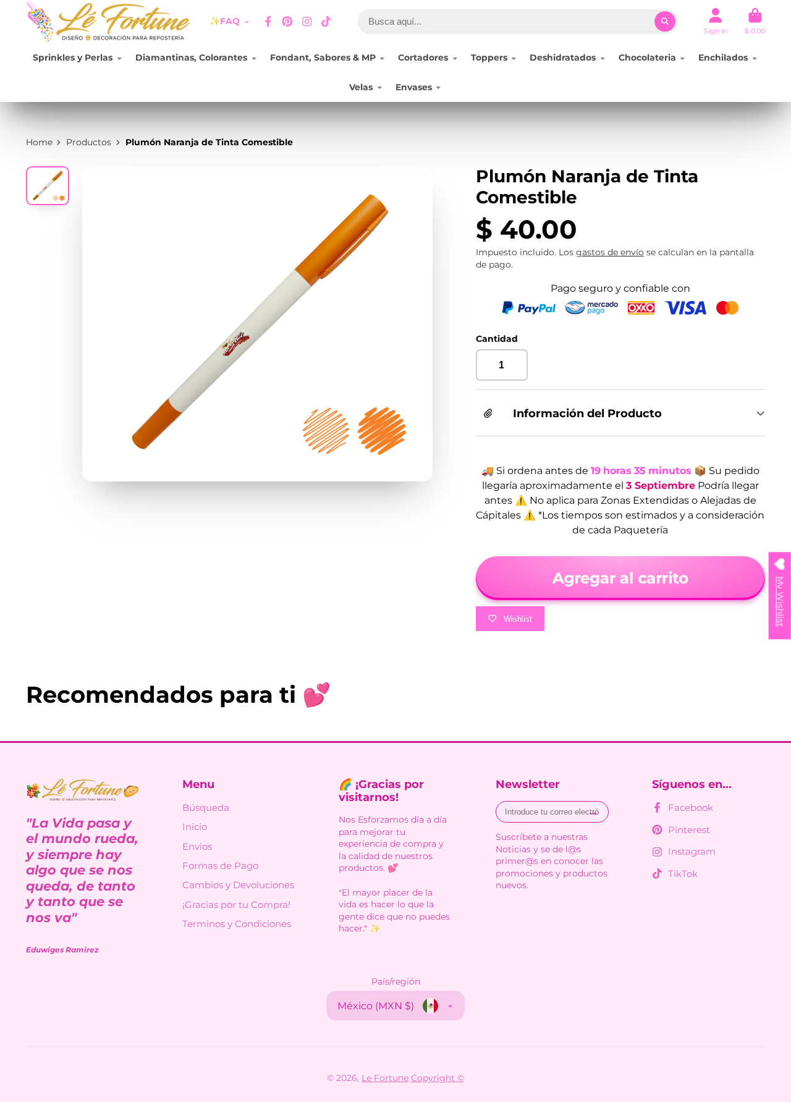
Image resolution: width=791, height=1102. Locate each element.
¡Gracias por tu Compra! (236, 904)
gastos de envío (610, 252)
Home (39, 142)
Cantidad (497, 338)
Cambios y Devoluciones (238, 885)
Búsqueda (205, 807)
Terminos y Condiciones (236, 924)
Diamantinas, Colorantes (191, 57)
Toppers (489, 57)
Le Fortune (385, 1077)
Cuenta (715, 21)
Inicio (194, 827)
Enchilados (723, 57)
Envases (414, 87)
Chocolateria (647, 57)
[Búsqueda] (664, 21)
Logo (109, 21)
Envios (197, 846)
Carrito (755, 21)
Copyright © (437, 1077)
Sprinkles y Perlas (72, 57)
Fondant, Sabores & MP (323, 57)
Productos (88, 142)
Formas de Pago (220, 865)
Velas (361, 87)
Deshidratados (563, 57)
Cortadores (423, 57)
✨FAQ (224, 21)
